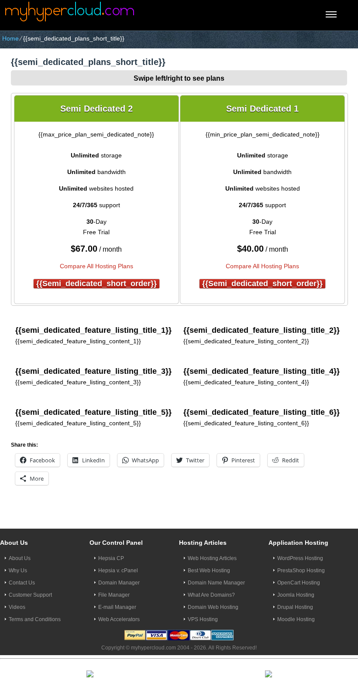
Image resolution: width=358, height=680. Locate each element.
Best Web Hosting (209, 570)
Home (10, 38)
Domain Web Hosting (213, 607)
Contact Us (22, 583)
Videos (17, 607)
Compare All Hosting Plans (96, 266)
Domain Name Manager (216, 583)
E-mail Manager (117, 607)
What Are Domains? (211, 595)
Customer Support (30, 595)
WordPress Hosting (300, 558)
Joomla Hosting (295, 595)
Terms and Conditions (35, 619)
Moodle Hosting (296, 619)
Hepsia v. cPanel (118, 570)
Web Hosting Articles (212, 558)
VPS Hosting (203, 619)
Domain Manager (119, 583)
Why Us (18, 570)
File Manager (114, 595)
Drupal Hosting (295, 607)
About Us (20, 558)
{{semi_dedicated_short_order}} (96, 283)
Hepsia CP (111, 558)
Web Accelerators (119, 619)
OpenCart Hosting (298, 583)
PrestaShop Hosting (301, 570)
